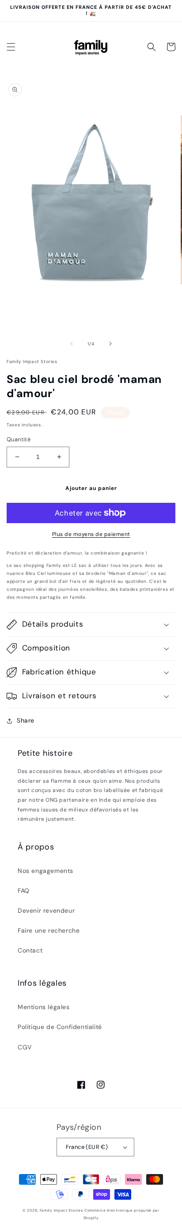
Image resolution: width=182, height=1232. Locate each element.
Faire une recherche (49, 930)
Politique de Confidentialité (60, 1027)
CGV (25, 1047)
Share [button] (25, 720)
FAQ (24, 891)
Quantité (18, 439)
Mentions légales (44, 1007)
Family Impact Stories (61, 1210)
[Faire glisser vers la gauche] (71, 343)
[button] (11, 47)
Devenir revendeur (46, 910)
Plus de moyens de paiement (91, 534)
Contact (30, 950)
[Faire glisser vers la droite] (110, 343)
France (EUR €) (87, 1147)
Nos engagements (45, 871)
